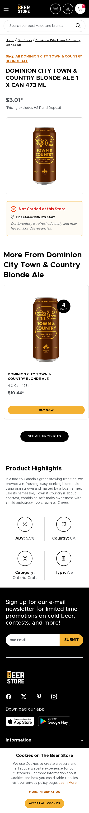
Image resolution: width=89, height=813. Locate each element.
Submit (71, 640)
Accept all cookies (44, 803)
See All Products (44, 436)
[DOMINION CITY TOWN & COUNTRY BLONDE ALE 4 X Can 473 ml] (46, 327)
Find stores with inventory (35, 216)
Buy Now (46, 410)
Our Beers (25, 40)
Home (10, 40)
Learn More (68, 782)
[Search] (77, 26)
